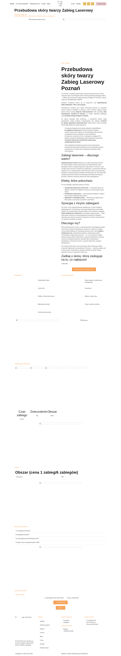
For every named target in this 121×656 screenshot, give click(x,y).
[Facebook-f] (84, 3)
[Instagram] (88, 3)
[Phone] (92, 3)
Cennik (43, 3)
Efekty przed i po (35, 3)
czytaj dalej (64, 263)
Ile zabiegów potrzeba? (22, 534)
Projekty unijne (44, 648)
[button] (60, 531)
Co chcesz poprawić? (22, 3)
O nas (72, 3)
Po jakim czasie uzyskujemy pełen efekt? (28, 542)
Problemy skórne (45, 625)
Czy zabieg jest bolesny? (23, 530)
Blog (48, 3)
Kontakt (78, 3)
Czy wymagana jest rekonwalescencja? (27, 538)
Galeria (42, 629)
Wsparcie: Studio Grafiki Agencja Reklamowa (74, 653)
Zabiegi (42, 621)
